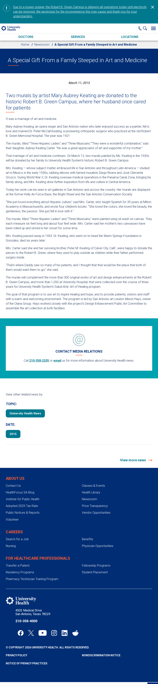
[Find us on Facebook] (20, 633)
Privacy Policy (16, 655)
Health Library (91, 492)
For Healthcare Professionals (38, 558)
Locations (129, 37)
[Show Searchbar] (146, 28)
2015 (13, 434)
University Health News (25, 413)
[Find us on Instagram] (54, 633)
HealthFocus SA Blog (20, 492)
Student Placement (95, 572)
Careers (14, 532)
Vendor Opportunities (96, 512)
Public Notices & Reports (23, 512)
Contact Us (13, 485)
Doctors (25, 37)
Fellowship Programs (96, 565)
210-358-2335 (39, 360)
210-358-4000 (26, 621)
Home (25, 44)
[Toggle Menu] (153, 28)
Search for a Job (17, 539)
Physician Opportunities (97, 546)
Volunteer (12, 519)
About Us (15, 478)
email (57, 360)
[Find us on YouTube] (42, 633)
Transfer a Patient (17, 565)
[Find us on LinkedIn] (64, 633)
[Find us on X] (31, 633)
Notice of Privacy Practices (26, 663)
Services (78, 37)
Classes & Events (93, 485)
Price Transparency (95, 506)
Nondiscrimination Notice (101, 655)
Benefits (87, 539)
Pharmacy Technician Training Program (32, 579)
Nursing (11, 546)
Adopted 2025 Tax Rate (22, 506)
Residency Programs (20, 572)
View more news (133, 460)
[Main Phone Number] (140, 28)
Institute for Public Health (22, 499)
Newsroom (42, 44)
